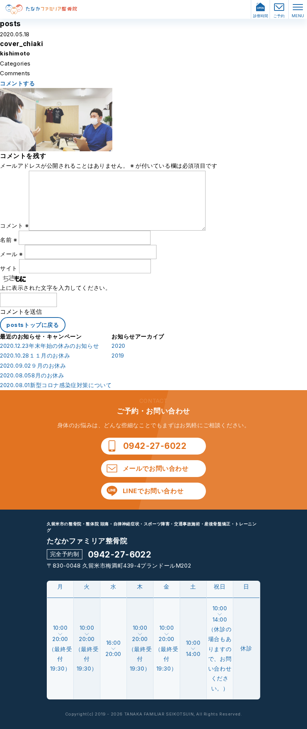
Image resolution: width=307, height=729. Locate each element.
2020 (118, 346)
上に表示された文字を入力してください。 (55, 287)
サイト (9, 268)
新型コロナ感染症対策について (56, 385)
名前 (8, 239)
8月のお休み (32, 375)
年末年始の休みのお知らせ (49, 346)
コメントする (17, 83)
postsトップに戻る (32, 324)
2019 (118, 355)
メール (11, 254)
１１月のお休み (35, 355)
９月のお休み (33, 365)
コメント (14, 225)
